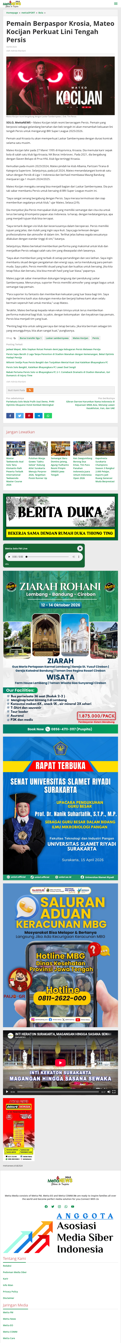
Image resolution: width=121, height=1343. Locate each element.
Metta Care (9, 1338)
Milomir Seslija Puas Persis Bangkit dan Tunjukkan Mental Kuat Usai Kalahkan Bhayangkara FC (57, 362)
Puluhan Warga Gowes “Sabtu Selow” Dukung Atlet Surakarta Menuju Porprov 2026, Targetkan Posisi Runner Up (38, 468)
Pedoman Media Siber (15, 1272)
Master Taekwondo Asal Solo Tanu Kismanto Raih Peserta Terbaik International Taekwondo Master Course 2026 (14, 471)
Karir (5, 1278)
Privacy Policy (10, 1291)
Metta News (9, 1318)
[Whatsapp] (48, 415)
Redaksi (7, 1265)
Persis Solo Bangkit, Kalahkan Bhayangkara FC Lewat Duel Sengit (41, 367)
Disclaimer (8, 1298)
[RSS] (29, 390)
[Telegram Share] (39, 415)
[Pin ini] (29, 415)
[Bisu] (108, 1091)
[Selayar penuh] (113, 1091)
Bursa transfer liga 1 (31, 338)
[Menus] (116, 4)
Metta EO (8, 1325)
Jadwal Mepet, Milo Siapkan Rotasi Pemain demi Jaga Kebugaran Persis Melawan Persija (53, 349)
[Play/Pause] (80, 548)
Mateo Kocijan (80, 338)
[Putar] (7, 1091)
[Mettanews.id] (12, 3)
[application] (60, 1062)
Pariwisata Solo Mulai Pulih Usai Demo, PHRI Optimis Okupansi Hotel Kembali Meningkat (30, 401)
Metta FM (8, 1312)
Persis (95, 338)
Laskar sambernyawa (57, 338)
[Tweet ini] (20, 415)
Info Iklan (8, 1285)
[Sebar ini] (10, 415)
